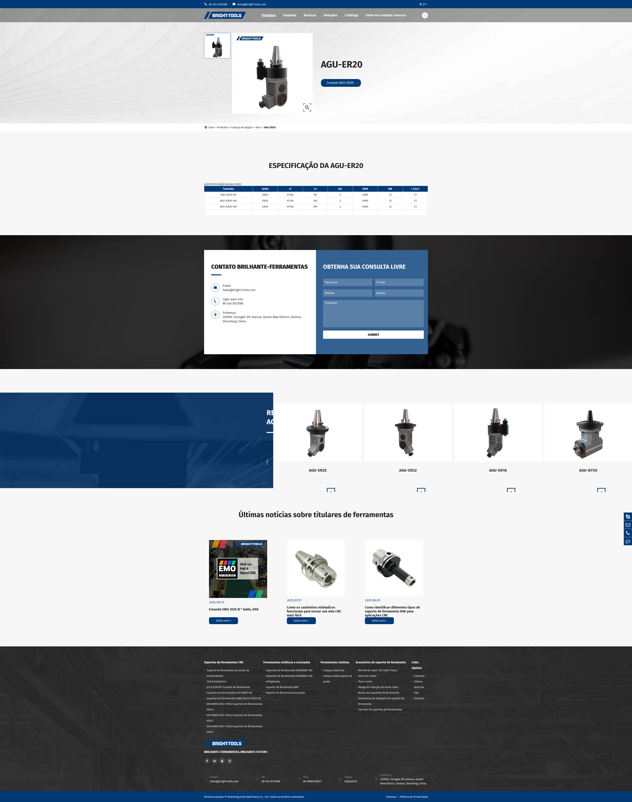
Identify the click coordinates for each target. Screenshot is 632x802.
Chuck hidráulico (216, 681)
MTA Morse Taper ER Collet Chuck (377, 670)
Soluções (330, 15)
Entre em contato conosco (386, 15)
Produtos (269, 15)
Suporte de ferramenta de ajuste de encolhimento (228, 673)
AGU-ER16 (498, 470)
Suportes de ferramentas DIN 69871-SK (229, 692)
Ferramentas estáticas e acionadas (286, 662)
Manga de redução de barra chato (378, 687)
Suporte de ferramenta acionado (285, 692)
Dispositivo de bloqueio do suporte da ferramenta (381, 701)
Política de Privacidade (414, 796)
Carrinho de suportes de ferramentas (380, 709)
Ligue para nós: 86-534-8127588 (233, 301)
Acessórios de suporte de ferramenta (381, 662)
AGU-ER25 (318, 470)
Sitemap (391, 796)
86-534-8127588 (215, 4)
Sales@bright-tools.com (249, 4)
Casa (211, 127)
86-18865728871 (312, 781)
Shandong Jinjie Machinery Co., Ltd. (248, 796)
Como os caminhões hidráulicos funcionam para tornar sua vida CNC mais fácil (314, 611)
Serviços (309, 15)
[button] (267, 461)
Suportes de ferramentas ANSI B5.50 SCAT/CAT (234, 698)
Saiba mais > (223, 620)
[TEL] (628, 533)
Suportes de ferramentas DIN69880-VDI (289, 670)
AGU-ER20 (270, 127)
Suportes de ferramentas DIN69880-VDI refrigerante (289, 678)
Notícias (419, 687)
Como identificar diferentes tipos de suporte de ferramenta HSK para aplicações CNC (392, 611)
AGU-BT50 (588, 470)
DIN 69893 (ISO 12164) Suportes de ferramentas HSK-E (234, 729)
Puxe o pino (365, 681)
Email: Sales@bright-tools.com (239, 288)
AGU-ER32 (408, 470)
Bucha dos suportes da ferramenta (378, 692)
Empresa (289, 15)
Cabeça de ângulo (241, 127)
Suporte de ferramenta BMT (282, 687)
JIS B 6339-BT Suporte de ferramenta (228, 687)
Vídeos (418, 681)
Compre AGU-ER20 (342, 83)
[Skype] (628, 516)
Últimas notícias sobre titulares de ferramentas (316, 514)
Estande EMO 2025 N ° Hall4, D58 (233, 609)
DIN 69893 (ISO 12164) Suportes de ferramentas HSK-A (234, 706)
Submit (373, 335)
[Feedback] (628, 541)
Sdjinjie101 (350, 781)
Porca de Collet (367, 676)
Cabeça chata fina (333, 670)
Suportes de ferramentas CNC (224, 662)
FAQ (416, 692)
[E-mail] (628, 525)
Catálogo (351, 15)
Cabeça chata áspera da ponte (337, 678)
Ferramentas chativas (335, 662)
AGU (258, 127)
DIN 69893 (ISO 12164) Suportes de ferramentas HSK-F (234, 718)
